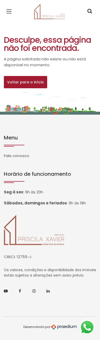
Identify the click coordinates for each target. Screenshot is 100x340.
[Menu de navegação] (10, 11)
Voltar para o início (25, 82)
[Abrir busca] (90, 11)
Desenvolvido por (37, 327)
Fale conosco (16, 155)
